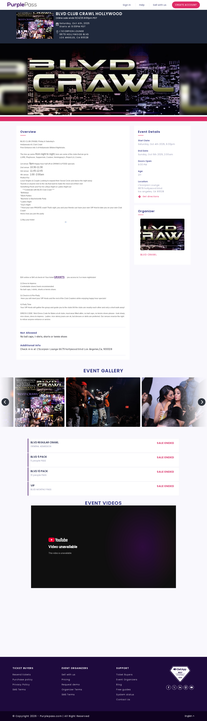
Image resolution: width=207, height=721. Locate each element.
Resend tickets (22, 674)
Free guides (123, 689)
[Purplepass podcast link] (186, 687)
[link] (162, 196)
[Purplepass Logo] (22, 5)
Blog (119, 684)
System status (125, 694)
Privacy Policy (21, 684)
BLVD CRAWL (148, 254)
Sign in (127, 5)
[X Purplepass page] (174, 687)
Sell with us (159, 5)
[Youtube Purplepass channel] (191, 687)
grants (59, 277)
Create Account (186, 4)
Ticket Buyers (124, 674)
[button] (89, 34)
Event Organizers (126, 679)
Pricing (66, 679)
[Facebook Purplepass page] (168, 687)
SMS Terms (19, 689)
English (188, 716)
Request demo (71, 684)
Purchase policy (23, 679)
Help (142, 5)
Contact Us (123, 699)
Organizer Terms (72, 689)
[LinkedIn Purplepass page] (180, 687)
